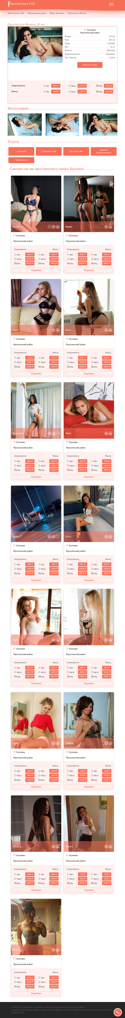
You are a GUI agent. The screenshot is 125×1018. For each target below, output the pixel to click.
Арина (15, 536)
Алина (68, 640)
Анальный (21, 151)
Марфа (68, 226)
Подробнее (36, 270)
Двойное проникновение (103, 151)
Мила (68, 433)
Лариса (69, 846)
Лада (15, 640)
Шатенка (111, 50)
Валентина (18, 433)
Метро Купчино (57, 13)
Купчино (91, 30)
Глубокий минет (48, 151)
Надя (15, 743)
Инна (68, 330)
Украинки (110, 54)
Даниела (16, 846)
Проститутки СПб (16, 13)
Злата (68, 536)
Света (15, 330)
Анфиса (69, 743)
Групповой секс (76, 151)
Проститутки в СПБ (22, 3)
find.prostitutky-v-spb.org (58, 1010)
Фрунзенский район (37, 13)
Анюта (16, 226)
